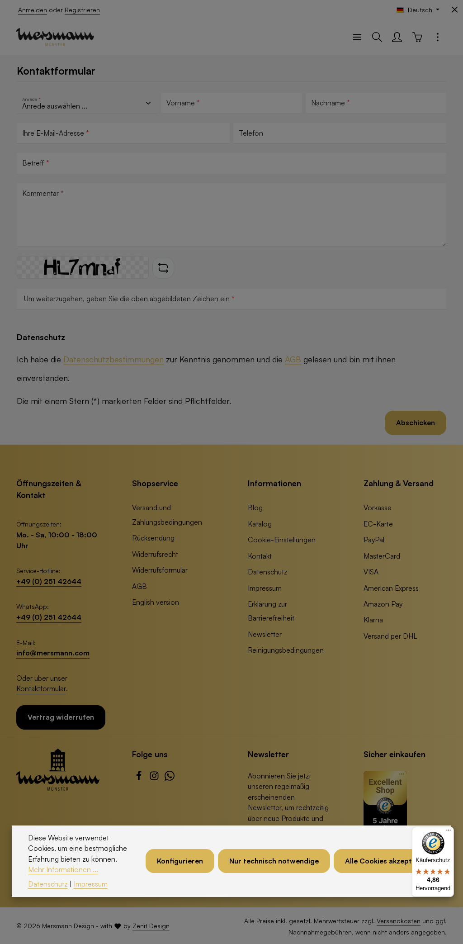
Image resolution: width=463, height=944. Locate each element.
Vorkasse (378, 507)
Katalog (260, 523)
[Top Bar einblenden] (438, 37)
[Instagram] (155, 778)
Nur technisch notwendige (274, 860)
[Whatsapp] (170, 778)
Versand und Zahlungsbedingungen (167, 514)
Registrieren (82, 10)
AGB (293, 359)
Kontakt (260, 555)
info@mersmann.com (53, 652)
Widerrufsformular (160, 569)
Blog (255, 507)
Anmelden (32, 10)
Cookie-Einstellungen (282, 539)
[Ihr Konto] (397, 37)
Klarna (373, 619)
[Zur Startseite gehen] (55, 37)
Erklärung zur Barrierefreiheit (271, 610)
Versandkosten (398, 921)
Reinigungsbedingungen (286, 650)
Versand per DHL (390, 635)
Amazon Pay (383, 603)
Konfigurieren (180, 860)
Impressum (265, 588)
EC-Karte (378, 523)
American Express (391, 588)
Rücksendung (153, 537)
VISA (371, 571)
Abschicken (415, 422)
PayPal (374, 539)
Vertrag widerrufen (61, 716)
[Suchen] (377, 37)
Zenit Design (151, 926)
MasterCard (382, 555)
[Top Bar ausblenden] (454, 9)
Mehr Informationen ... (63, 869)
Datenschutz (267, 571)
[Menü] (357, 37)
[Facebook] (140, 778)
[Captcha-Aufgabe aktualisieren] (163, 268)
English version (155, 602)
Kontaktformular (41, 688)
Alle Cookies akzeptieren (387, 860)
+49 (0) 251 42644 (48, 581)
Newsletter (265, 634)
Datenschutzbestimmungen (113, 359)
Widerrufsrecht (155, 554)
